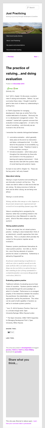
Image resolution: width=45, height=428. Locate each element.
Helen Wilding (29, 350)
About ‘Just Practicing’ (13, 40)
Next (36, 57)
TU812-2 (15, 350)
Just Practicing (16, 13)
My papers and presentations (15, 45)
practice (8, 350)
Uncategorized (26, 348)
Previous (10, 57)
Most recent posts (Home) (14, 36)
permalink (18, 352)
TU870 (20, 350)
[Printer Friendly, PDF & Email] (12, 88)
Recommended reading (13, 50)
